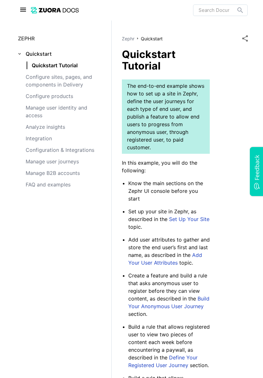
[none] (245, 38)
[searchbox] (236, 10)
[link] (112, 10)
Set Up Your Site (189, 219)
